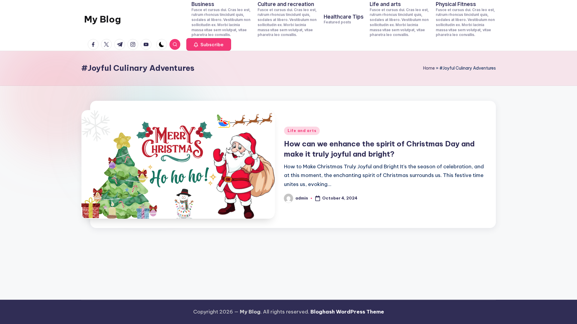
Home (429, 68)
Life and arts (302, 130)
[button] (208, 44)
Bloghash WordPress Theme (347, 311)
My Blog (102, 19)
